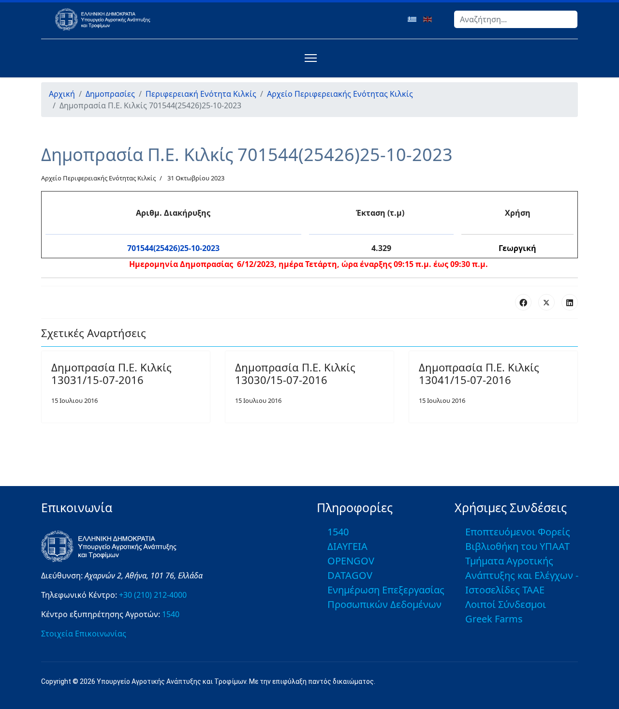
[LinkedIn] (569, 302)
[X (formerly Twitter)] (546, 302)
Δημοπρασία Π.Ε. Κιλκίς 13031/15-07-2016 (111, 373)
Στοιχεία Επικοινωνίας (83, 633)
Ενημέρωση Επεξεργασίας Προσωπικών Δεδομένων (385, 597)
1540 (170, 614)
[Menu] (309, 58)
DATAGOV (349, 575)
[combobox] (516, 19)
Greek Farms (494, 618)
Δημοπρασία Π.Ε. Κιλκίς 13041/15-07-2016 (479, 373)
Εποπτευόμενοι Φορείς (517, 531)
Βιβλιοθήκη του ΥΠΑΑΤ (517, 546)
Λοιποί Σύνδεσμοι (505, 604)
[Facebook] (523, 302)
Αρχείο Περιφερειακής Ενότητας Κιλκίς (98, 178)
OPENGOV (350, 560)
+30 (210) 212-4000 (153, 595)
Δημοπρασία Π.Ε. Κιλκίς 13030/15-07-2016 (295, 373)
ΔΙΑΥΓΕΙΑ (347, 546)
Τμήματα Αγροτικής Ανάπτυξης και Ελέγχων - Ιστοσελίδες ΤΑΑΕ (521, 575)
